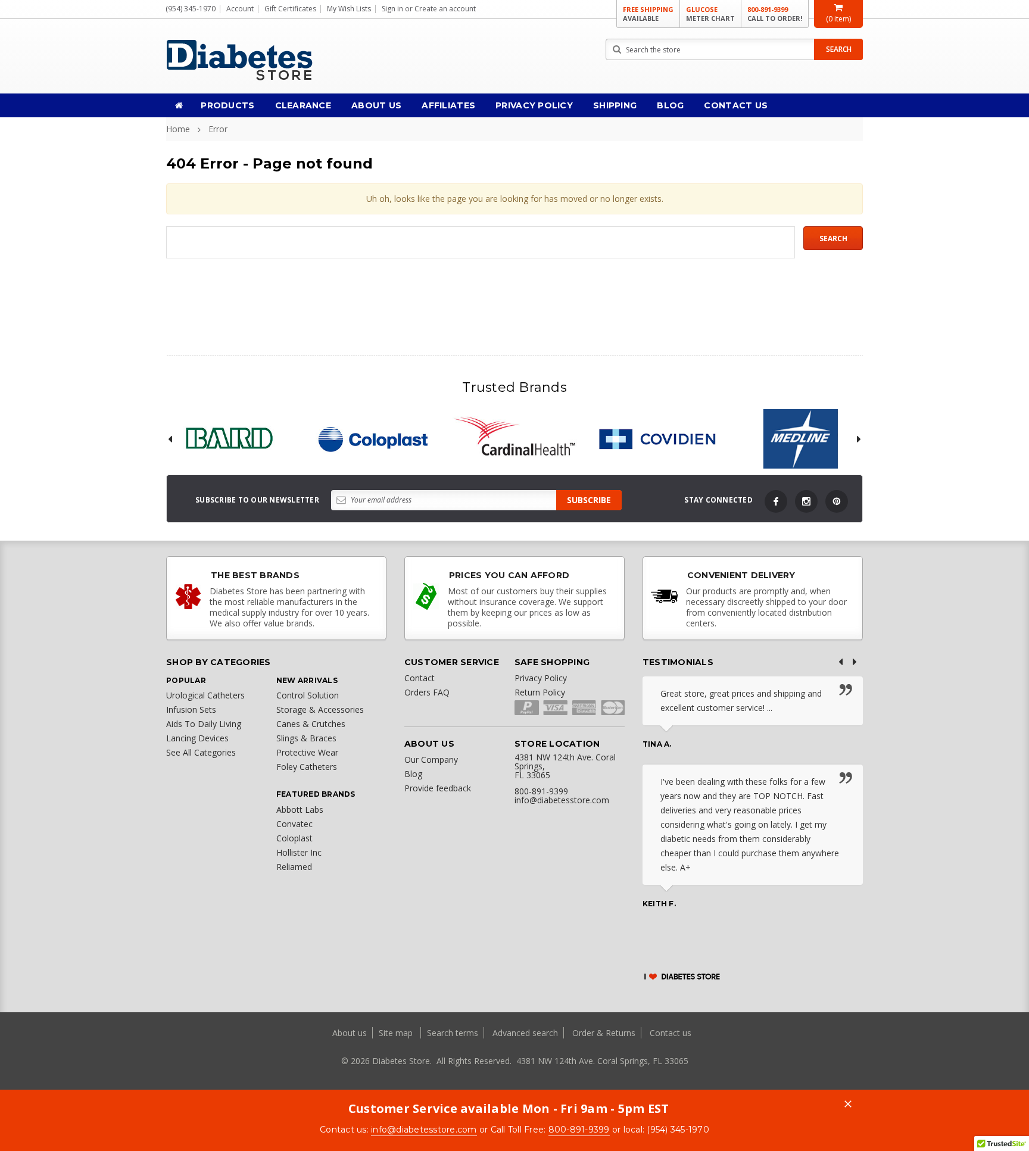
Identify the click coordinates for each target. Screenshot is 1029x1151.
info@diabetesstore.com (424, 1129)
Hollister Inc (299, 852)
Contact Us (736, 105)
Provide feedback (437, 788)
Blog (670, 105)
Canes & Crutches (310, 723)
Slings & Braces (306, 738)
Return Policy (539, 692)
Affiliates (448, 105)
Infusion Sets (191, 709)
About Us (376, 105)
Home (178, 129)
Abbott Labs (299, 809)
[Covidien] (657, 439)
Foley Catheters (306, 766)
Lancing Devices (197, 738)
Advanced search (525, 1032)
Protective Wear (307, 752)
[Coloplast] (371, 439)
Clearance (303, 105)
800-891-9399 (774, 14)
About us (350, 1032)
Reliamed (294, 866)
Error (217, 129)
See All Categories (201, 752)
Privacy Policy (534, 105)
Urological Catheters (205, 695)
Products (227, 105)
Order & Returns (603, 1032)
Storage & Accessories (320, 709)
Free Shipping (648, 14)
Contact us (670, 1032)
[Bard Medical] (228, 439)
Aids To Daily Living (203, 723)
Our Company (431, 759)
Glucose (710, 14)
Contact (419, 678)
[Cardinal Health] (514, 439)
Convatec (294, 823)
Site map (397, 1032)
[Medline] (800, 439)
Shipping (615, 105)
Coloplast (294, 838)
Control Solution (307, 695)
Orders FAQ (427, 692)
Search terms (452, 1032)
